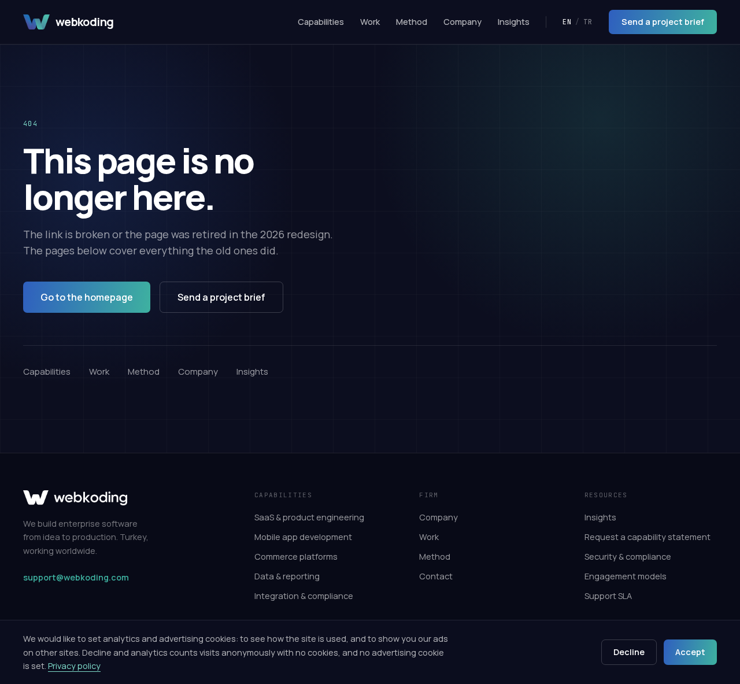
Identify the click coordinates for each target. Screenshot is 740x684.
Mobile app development (303, 536)
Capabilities (321, 21)
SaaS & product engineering (309, 517)
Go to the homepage (86, 297)
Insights (514, 21)
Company (462, 21)
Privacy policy (74, 665)
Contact (436, 576)
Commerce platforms (296, 556)
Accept (690, 651)
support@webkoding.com (76, 577)
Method (411, 21)
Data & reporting (287, 576)
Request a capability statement (647, 536)
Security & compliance (627, 556)
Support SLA (608, 595)
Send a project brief (662, 21)
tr (588, 21)
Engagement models (625, 576)
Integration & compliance (303, 595)
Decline (629, 651)
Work (370, 21)
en (567, 21)
